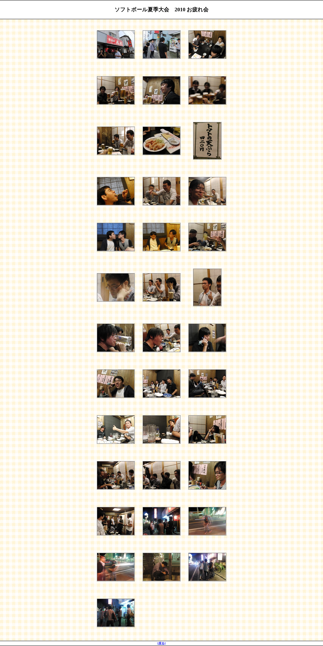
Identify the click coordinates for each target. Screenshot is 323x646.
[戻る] (161, 643)
